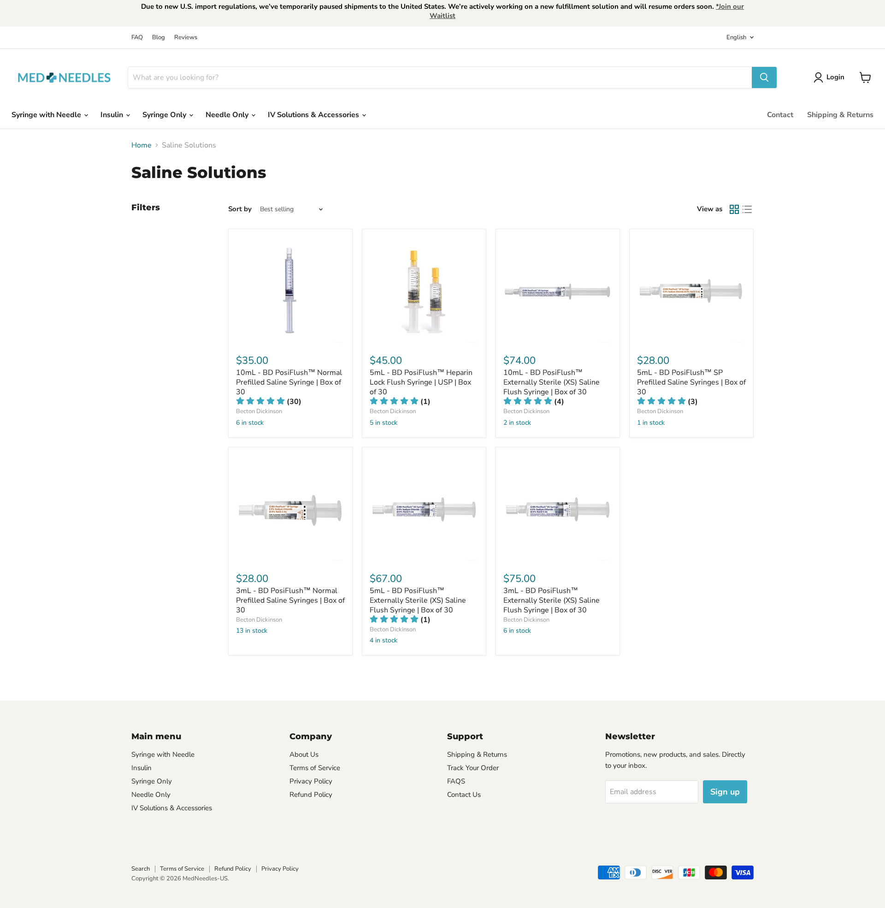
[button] (268, 402)
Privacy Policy (310, 781)
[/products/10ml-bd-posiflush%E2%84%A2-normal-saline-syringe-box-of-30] (290, 291)
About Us (304, 754)
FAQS (456, 781)
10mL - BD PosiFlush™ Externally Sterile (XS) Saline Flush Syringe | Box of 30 (551, 382)
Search (140, 869)
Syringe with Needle (47, 115)
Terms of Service (314, 767)
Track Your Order (473, 767)
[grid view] (734, 209)
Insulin (112, 115)
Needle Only (228, 115)
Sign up (725, 791)
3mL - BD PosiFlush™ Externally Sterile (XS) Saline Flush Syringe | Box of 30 (551, 600)
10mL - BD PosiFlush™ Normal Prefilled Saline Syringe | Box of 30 (289, 382)
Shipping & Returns (840, 115)
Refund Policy (310, 794)
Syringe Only (165, 115)
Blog (158, 37)
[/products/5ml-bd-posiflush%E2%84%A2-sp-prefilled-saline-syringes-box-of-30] (691, 291)
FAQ (137, 37)
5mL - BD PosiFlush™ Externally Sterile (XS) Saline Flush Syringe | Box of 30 (418, 600)
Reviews (185, 37)
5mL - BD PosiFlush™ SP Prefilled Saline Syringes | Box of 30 (691, 382)
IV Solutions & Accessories (314, 115)
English (736, 37)
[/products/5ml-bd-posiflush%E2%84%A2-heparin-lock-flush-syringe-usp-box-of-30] (424, 291)
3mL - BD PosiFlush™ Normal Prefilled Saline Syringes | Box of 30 (290, 600)
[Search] (764, 77)
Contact (780, 115)
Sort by (240, 209)
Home (141, 145)
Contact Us (464, 794)
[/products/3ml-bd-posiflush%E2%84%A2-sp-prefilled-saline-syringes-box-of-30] (290, 509)
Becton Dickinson (259, 411)
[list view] (747, 209)
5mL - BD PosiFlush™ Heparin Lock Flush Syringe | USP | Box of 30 (421, 382)
